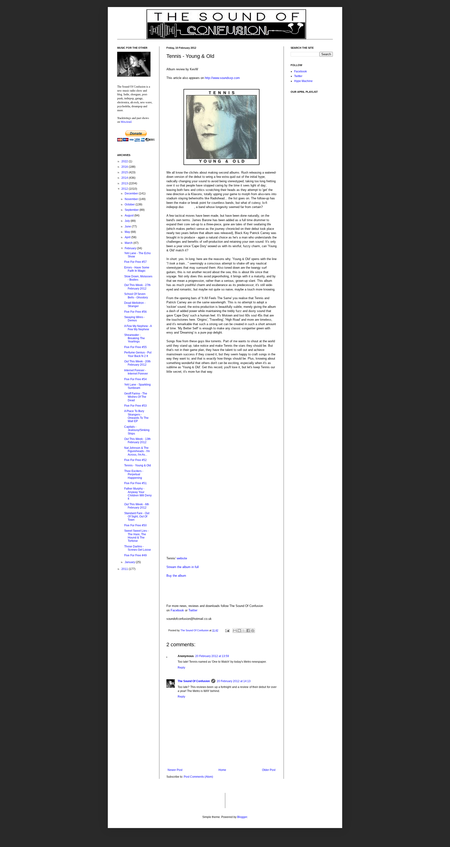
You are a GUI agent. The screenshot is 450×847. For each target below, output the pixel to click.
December (132, 193)
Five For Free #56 (135, 311)
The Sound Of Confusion (194, 681)
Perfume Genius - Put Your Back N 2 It (137, 354)
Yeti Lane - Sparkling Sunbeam (137, 386)
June (128, 226)
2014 (125, 177)
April (128, 237)
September (132, 210)
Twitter (192, 610)
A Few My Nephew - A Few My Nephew (138, 327)
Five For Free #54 (135, 379)
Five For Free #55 (135, 347)
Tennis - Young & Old (137, 465)
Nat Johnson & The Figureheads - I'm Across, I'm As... (137, 451)
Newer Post (175, 770)
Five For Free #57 (135, 262)
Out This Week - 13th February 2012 (137, 440)
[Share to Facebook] (248, 630)
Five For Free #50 (135, 525)
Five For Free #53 (135, 405)
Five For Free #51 (135, 483)
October (130, 204)
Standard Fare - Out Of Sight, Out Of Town (136, 517)
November (132, 199)
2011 (125, 569)
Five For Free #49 (135, 555)
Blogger (242, 817)
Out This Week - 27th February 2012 (137, 286)
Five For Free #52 (135, 460)
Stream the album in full (182, 567)
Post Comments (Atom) (198, 776)
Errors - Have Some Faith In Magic (136, 269)
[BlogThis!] (239, 630)
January (130, 562)
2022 (125, 161)
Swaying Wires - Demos (134, 319)
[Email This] (234, 630)
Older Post (268, 770)
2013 (125, 183)
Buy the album (176, 575)
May (128, 232)
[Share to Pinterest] (252, 630)
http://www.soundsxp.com (222, 78)
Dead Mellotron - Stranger (135, 304)
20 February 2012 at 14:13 (234, 681)
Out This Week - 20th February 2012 (137, 363)
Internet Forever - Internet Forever (136, 372)
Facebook (177, 610)
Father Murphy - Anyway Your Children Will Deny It (138, 493)
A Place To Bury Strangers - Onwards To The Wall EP (136, 416)
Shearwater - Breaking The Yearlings (134, 338)
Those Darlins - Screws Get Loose (137, 548)
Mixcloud (126, 121)
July (128, 221)
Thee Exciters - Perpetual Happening (133, 474)
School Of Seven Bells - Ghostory (136, 295)
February (131, 248)
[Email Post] (227, 630)
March (129, 243)
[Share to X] (243, 630)
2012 (125, 188)
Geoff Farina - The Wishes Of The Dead (135, 397)
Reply (181, 667)
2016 (125, 166)
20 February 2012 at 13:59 (212, 656)
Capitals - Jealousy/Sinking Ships (137, 430)
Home (222, 770)
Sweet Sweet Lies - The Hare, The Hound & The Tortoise (136, 535)
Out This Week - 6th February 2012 (136, 506)
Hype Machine (303, 81)
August (129, 215)
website (182, 558)
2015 (125, 172)
